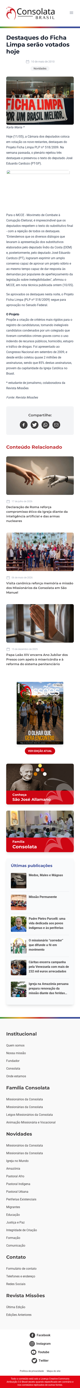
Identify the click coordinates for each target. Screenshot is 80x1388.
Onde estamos (16, 1076)
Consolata (13, 1068)
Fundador (12, 1061)
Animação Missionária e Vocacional (31, 1122)
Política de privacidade (32, 1371)
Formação (13, 1238)
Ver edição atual (40, 750)
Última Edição (15, 1307)
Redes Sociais (15, 1284)
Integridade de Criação (21, 1230)
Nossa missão (16, 1053)
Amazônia (13, 1168)
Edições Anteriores (18, 1315)
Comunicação (15, 1245)
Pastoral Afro (15, 1176)
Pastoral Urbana (17, 1191)
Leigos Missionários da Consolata (29, 1115)
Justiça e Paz (15, 1222)
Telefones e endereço (20, 1276)
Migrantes (13, 1207)
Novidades (40, 68)
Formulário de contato (21, 1268)
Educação (13, 1215)
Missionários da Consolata (24, 1099)
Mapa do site (53, 1371)
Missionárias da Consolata (24, 1107)
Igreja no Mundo (17, 1161)
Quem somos (15, 1045)
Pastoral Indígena (18, 1184)
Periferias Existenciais (21, 1199)
